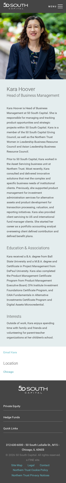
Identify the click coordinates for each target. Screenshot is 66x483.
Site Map (16, 465)
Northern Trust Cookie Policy (30, 470)
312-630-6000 (14, 445)
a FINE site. (33, 460)
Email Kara (10, 352)
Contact (44, 465)
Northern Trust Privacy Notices (30, 475)
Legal (31, 465)
